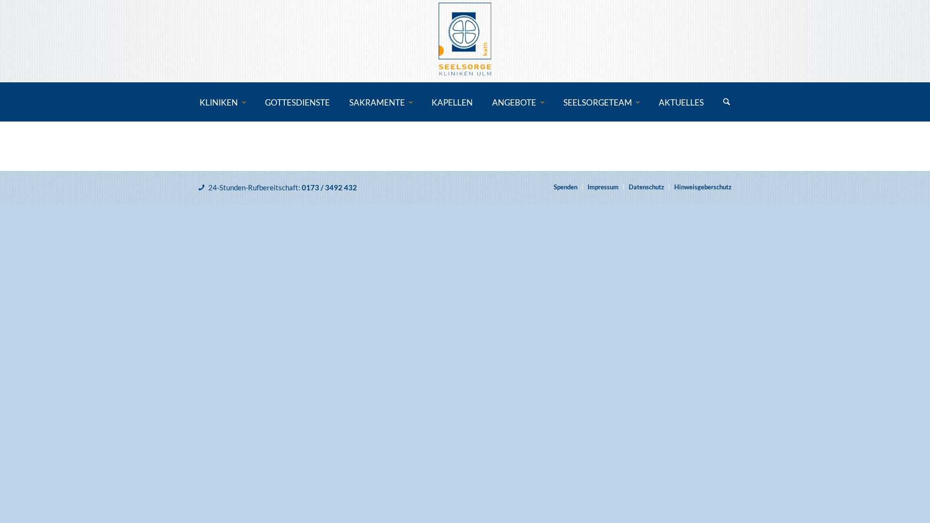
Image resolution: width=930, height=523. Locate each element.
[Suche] (726, 103)
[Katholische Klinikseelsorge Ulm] (464, 41)
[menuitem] (222, 103)
